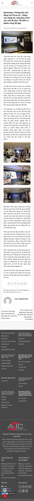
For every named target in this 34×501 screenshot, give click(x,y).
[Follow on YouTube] (26, 490)
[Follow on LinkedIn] (23, 490)
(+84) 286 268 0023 (26, 475)
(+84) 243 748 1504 (9, 478)
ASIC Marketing (22, 28)
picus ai (19, 292)
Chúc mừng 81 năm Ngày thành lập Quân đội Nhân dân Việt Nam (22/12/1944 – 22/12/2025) (25, 314)
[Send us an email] (29, 486)
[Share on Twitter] (15, 283)
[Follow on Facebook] (19, 486)
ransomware (11, 241)
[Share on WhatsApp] (8, 283)
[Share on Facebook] (12, 283)
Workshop (27, 73)
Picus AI (24, 273)
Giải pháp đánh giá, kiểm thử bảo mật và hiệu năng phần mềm (25, 334)
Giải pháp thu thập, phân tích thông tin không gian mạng (8, 393)
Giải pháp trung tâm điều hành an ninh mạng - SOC (8, 356)
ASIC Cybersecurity (18, 270)
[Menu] (2, 3)
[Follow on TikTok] (26, 486)
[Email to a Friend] (18, 283)
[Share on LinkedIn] (25, 283)
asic (28, 290)
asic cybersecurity (8, 292)
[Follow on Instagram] (23, 486)
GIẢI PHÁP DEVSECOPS (8, 333)
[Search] (32, 3)
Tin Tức (18, 290)
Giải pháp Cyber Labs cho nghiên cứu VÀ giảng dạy (25, 379)
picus (14, 292)
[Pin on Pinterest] (21, 283)
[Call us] (19, 490)
